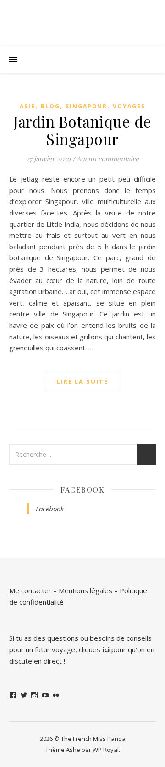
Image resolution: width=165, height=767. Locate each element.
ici (106, 649)
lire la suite (82, 381)
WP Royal (106, 750)
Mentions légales (85, 590)
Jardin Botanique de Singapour (82, 130)
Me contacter (30, 590)
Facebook (82, 489)
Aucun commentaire (108, 158)
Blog (50, 106)
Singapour (86, 106)
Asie (27, 106)
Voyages (129, 106)
